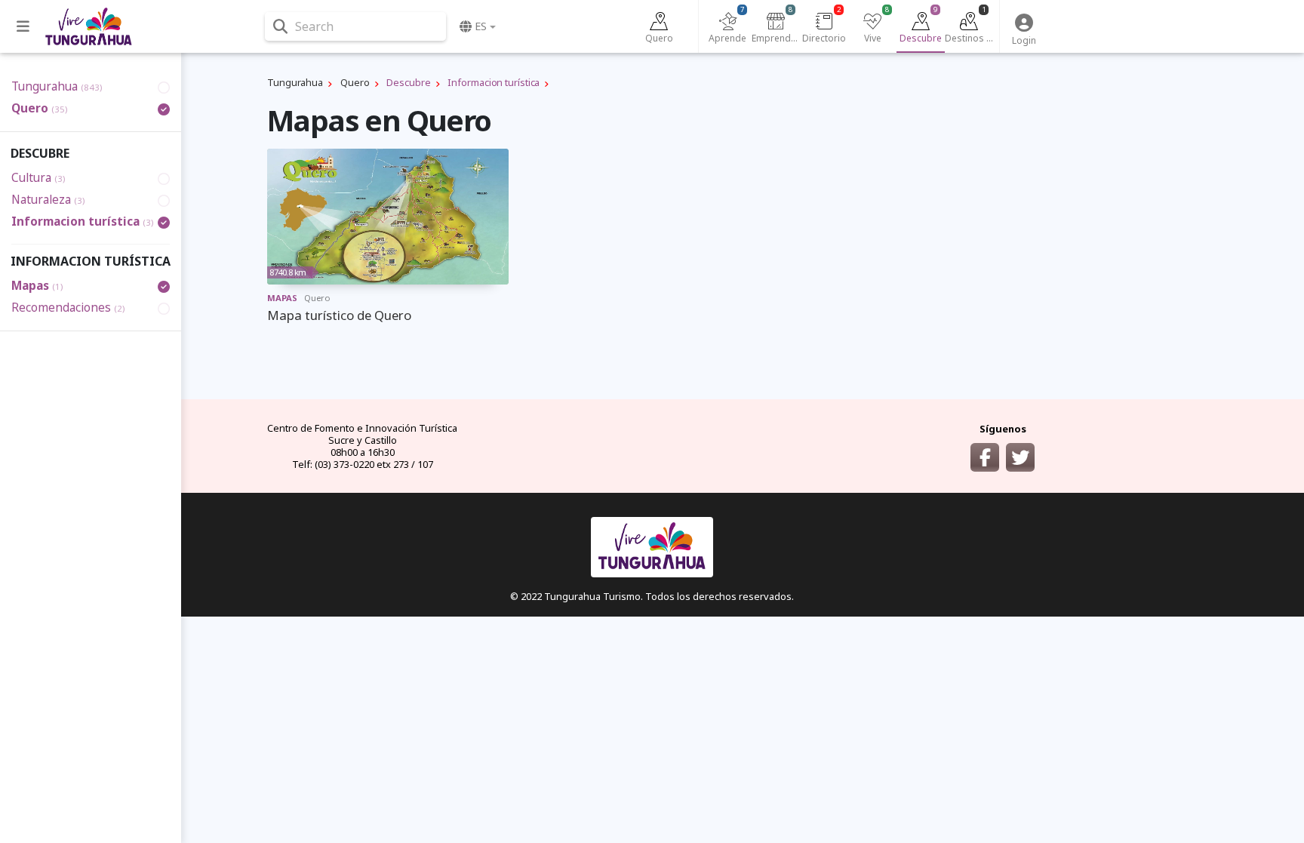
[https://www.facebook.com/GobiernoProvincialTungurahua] (984, 457)
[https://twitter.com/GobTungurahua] (1020, 457)
